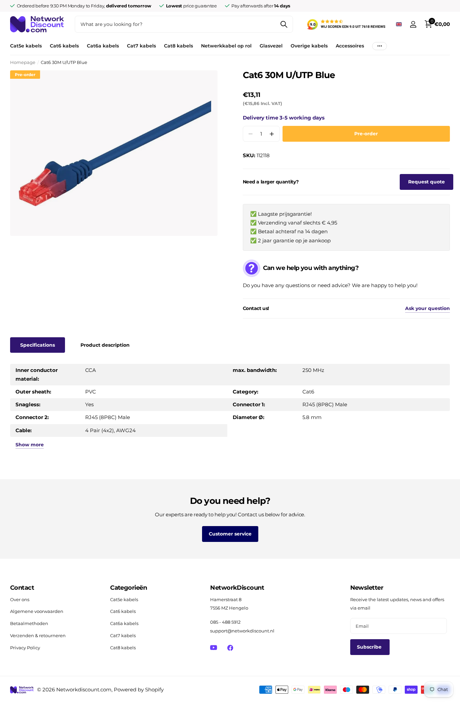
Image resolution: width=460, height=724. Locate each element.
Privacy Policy (25, 647)
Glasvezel (271, 46)
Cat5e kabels (26, 46)
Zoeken (283, 24)
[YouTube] (213, 647)
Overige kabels (309, 46)
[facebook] (230, 648)
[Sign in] (413, 24)
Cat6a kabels (103, 46)
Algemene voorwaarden (36, 611)
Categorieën (128, 587)
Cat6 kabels (64, 46)
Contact (22, 587)
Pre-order (366, 134)
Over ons (19, 599)
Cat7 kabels (141, 46)
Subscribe (370, 647)
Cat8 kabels (178, 46)
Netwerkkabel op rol (226, 46)
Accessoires (350, 46)
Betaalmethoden (29, 623)
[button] (272, 134)
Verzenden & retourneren (38, 635)
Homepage (22, 62)
